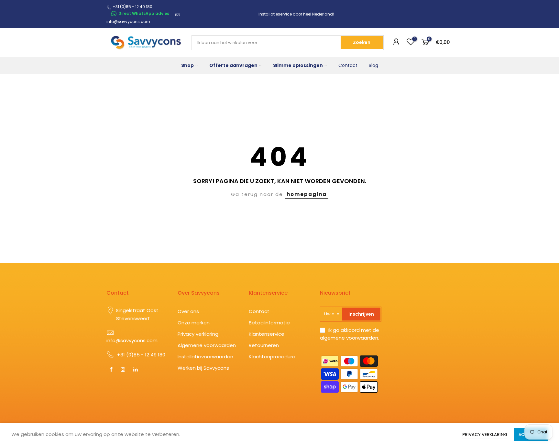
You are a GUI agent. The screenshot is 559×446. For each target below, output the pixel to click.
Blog (373, 65)
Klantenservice (266, 334)
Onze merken (194, 322)
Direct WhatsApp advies (143, 13)
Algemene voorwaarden (207, 345)
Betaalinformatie (269, 322)
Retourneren (264, 345)
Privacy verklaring (198, 334)
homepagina (307, 194)
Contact (347, 65)
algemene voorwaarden (349, 337)
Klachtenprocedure (272, 356)
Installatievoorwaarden (205, 356)
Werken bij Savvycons (203, 367)
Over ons (188, 311)
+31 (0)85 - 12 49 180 (141, 354)
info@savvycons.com (128, 21)
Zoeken (361, 42)
